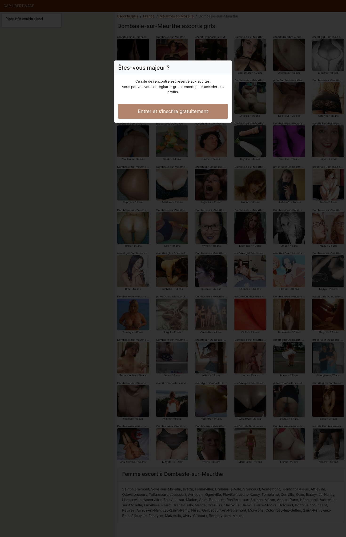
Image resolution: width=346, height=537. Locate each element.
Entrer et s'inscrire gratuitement (173, 111)
